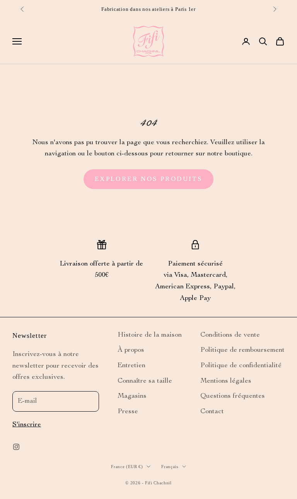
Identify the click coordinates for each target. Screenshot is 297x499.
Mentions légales (225, 381)
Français (169, 466)
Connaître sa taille (145, 381)
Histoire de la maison (150, 335)
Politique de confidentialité (241, 365)
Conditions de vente (230, 335)
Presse (128, 411)
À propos (131, 350)
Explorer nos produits (148, 178)
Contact (212, 411)
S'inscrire (26, 424)
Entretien (131, 365)
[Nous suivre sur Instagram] (16, 447)
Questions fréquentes (232, 396)
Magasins (132, 396)
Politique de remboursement (242, 350)
